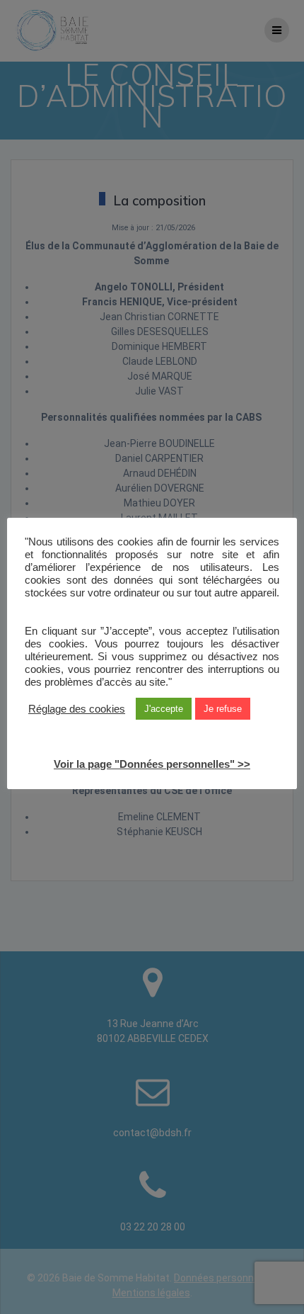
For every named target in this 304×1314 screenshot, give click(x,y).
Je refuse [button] (223, 708)
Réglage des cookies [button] (76, 709)
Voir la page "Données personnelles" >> (152, 764)
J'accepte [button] (163, 708)
